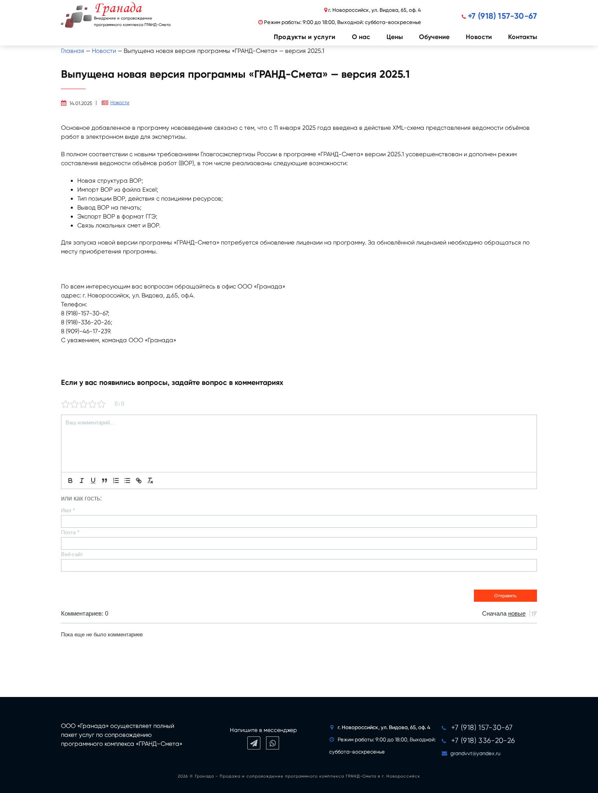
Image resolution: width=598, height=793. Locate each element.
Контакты (522, 37)
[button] (297, 37)
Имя (68, 510)
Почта (70, 532)
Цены (394, 37)
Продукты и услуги (305, 37)
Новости (479, 37)
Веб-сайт (72, 554)
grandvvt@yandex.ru (475, 753)
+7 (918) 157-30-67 (502, 16)
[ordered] (116, 480)
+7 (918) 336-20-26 (483, 740)
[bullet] (127, 480)
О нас (361, 37)
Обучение (434, 37)
